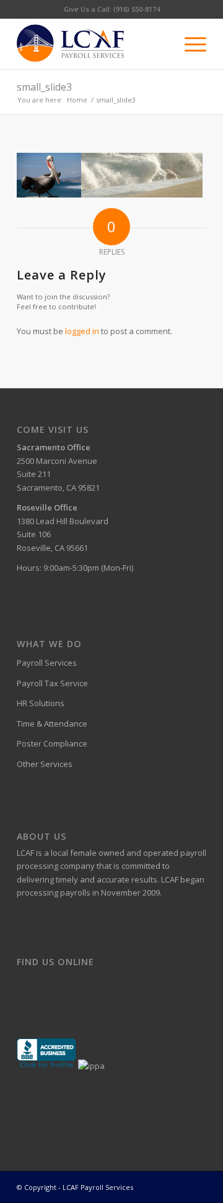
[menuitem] (189, 44)
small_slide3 (44, 87)
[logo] (92, 44)
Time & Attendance (52, 723)
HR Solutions (40, 703)
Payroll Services (47, 662)
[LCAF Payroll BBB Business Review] (46, 1065)
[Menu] (189, 44)
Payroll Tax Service (52, 683)
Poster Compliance (52, 743)
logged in (82, 331)
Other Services (44, 763)
